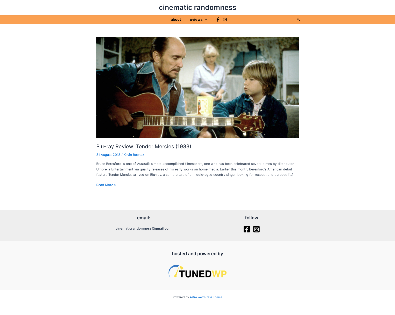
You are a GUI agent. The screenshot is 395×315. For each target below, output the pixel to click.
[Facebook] (218, 19)
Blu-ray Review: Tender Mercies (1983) (143, 146)
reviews (195, 19)
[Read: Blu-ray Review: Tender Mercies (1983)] (197, 87)
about (176, 19)
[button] (205, 19)
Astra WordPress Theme (206, 297)
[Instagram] (225, 19)
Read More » (106, 185)
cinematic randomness (197, 7)
